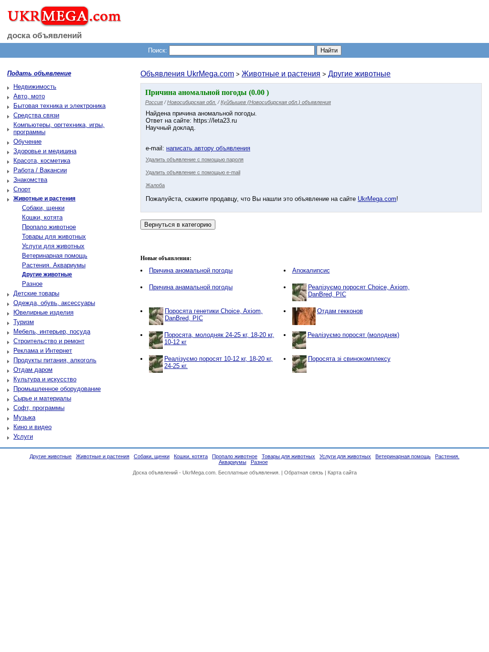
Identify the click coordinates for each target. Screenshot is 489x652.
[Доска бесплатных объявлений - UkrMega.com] (61, 23)
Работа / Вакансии (40, 170)
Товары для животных (54, 236)
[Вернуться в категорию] (177, 224)
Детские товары (36, 293)
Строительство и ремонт (49, 341)
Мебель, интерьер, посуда (51, 331)
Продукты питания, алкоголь (54, 360)
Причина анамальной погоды (191, 287)
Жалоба (155, 185)
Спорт (22, 189)
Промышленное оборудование (57, 388)
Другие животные (359, 74)
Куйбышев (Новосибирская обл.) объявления (276, 102)
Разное (32, 283)
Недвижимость (34, 86)
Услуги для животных (53, 246)
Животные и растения (281, 74)
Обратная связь (303, 472)
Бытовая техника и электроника (59, 105)
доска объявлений (44, 35)
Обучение (27, 141)
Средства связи (36, 115)
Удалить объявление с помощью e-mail (193, 172)
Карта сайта (342, 472)
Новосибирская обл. (191, 102)
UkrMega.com (377, 198)
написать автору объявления (208, 148)
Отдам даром (33, 369)
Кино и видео (32, 427)
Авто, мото (29, 96)
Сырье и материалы (42, 398)
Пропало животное (49, 227)
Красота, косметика (41, 160)
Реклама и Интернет (42, 350)
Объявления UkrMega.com (187, 74)
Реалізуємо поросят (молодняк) (353, 334)
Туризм (23, 322)
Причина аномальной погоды (191, 270)
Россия (154, 102)
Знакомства (30, 179)
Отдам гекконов (340, 311)
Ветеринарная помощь (54, 255)
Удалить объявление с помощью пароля (195, 159)
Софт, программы (38, 407)
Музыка (24, 417)
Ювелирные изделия (43, 312)
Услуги (23, 436)
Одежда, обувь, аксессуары (54, 302)
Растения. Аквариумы (53, 265)
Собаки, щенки (43, 207)
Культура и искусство (44, 379)
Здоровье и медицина (44, 151)
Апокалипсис (311, 270)
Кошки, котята (42, 217)
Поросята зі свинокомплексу (349, 358)
